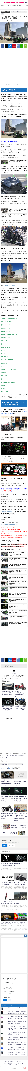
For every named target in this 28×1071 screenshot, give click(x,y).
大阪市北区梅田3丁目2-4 (7, 511)
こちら (13, 540)
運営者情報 (7, 1061)
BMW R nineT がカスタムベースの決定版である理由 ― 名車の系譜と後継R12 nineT (17, 1028)
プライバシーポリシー (14, 1064)
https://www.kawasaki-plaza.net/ (9, 524)
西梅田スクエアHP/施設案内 (9, 285)
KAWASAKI (3, 11)
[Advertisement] (13, 66)
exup (14, 673)
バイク (13, 11)
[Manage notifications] (24, 1068)
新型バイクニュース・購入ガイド (16, 1007)
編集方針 (12, 1061)
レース (23, 5)
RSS (13, 845)
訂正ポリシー (21, 1063)
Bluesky (4, 845)
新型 (3, 13)
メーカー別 (8, 5)
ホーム (2, 84)
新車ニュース (3, 5)
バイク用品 (14, 5)
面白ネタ (8, 11)
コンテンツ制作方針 (19, 1061)
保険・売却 (19, 5)
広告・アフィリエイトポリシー (10, 1063)
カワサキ (24, 11)
